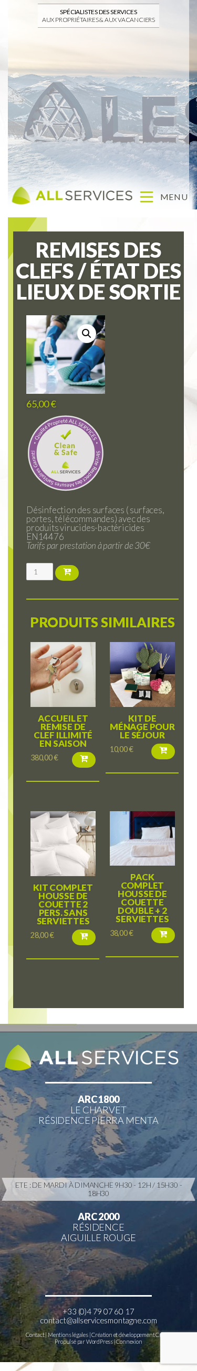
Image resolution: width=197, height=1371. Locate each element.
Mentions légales (68, 1334)
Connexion (129, 1341)
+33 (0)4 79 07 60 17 (98, 1311)
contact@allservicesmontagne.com (98, 1320)
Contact (35, 1334)
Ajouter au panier (67, 573)
